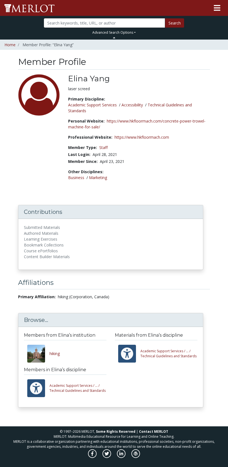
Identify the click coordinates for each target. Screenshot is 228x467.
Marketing (98, 177)
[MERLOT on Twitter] (107, 456)
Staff (103, 147)
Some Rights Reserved (115, 431)
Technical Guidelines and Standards (168, 353)
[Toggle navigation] (217, 8)
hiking (54, 353)
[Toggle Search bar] (114, 38)
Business (76, 177)
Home (10, 44)
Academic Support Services (92, 104)
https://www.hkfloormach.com (142, 137)
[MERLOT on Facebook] (93, 456)
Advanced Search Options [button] (112, 32)
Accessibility (132, 104)
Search (174, 23)
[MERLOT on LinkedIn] (122, 456)
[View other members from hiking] (38, 354)
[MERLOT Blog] (135, 456)
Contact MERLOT (153, 431)
